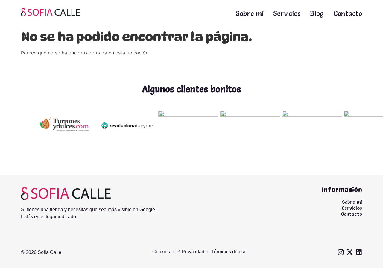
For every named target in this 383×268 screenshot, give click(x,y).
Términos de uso (229, 251)
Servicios (286, 13)
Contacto (347, 13)
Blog (316, 13)
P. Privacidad (190, 251)
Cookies (161, 251)
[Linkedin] (358, 252)
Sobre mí (250, 13)
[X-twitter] (349, 252)
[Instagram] (341, 252)
